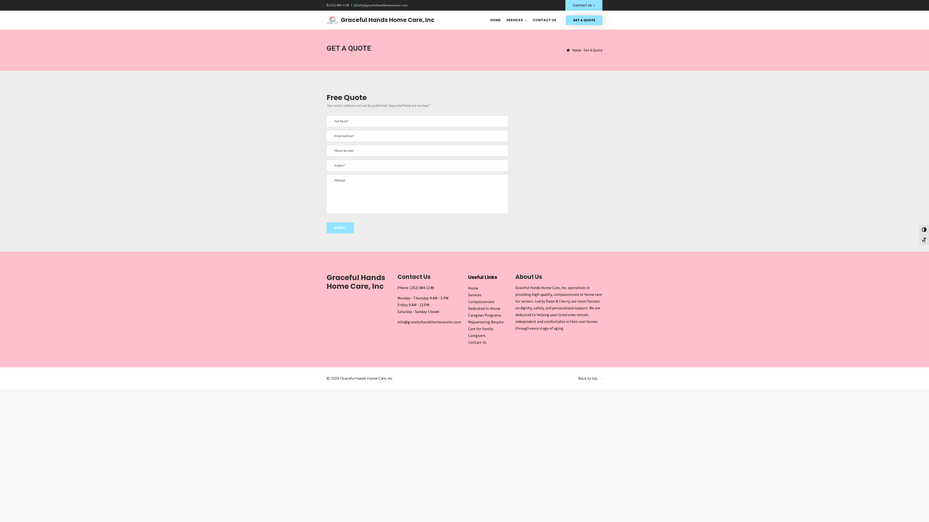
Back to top (588, 378)
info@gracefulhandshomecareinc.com (382, 5)
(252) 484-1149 (338, 5)
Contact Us (582, 5)
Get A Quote (584, 20)
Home (576, 50)
